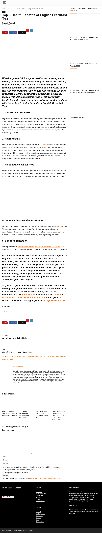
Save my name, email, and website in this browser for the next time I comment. (32, 467)
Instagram (8, 297)
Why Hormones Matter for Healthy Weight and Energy (9, 413)
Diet (9, 9)
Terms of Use (40, 501)
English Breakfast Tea (37, 357)
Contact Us (39, 495)
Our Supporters (41, 493)
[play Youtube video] (34, 199)
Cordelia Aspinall (8, 23)
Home (4, 9)
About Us (39, 492)
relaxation (7, 359)
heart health (58, 357)
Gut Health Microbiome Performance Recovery (24, 414)
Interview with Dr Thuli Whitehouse (16, 338)
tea (12, 359)
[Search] (96, 2)
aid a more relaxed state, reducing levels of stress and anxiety (39, 247)
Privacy (38, 499)
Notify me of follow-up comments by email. (20, 470)
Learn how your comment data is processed (45, 478)
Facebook (27, 294)
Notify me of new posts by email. (16, 473)
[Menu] (4, 2)
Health (52, 357)
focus (47, 357)
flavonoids (45, 145)
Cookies (38, 497)
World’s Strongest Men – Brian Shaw (17, 352)
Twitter (57, 294)
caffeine (59, 226)
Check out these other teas (30, 297)
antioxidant (10, 357)
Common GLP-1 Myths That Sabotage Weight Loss (42, 414)
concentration (25, 357)
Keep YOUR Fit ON (54, 300)
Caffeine (17, 357)
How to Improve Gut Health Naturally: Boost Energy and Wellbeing (58, 415)
